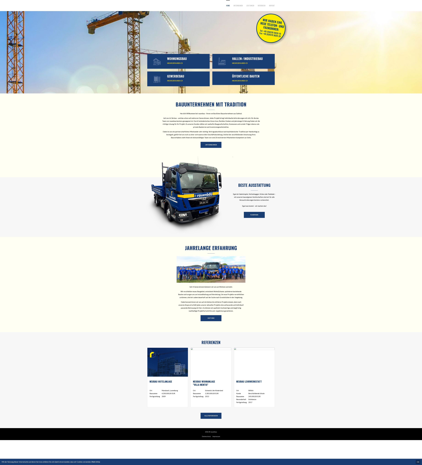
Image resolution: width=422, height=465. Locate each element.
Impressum (216, 436)
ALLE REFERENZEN (211, 416)
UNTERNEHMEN (211, 145)
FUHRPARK (254, 215)
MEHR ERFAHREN (174, 63)
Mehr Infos (96, 462)
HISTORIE (211, 318)
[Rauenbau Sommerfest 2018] (211, 282)
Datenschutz (206, 436)
